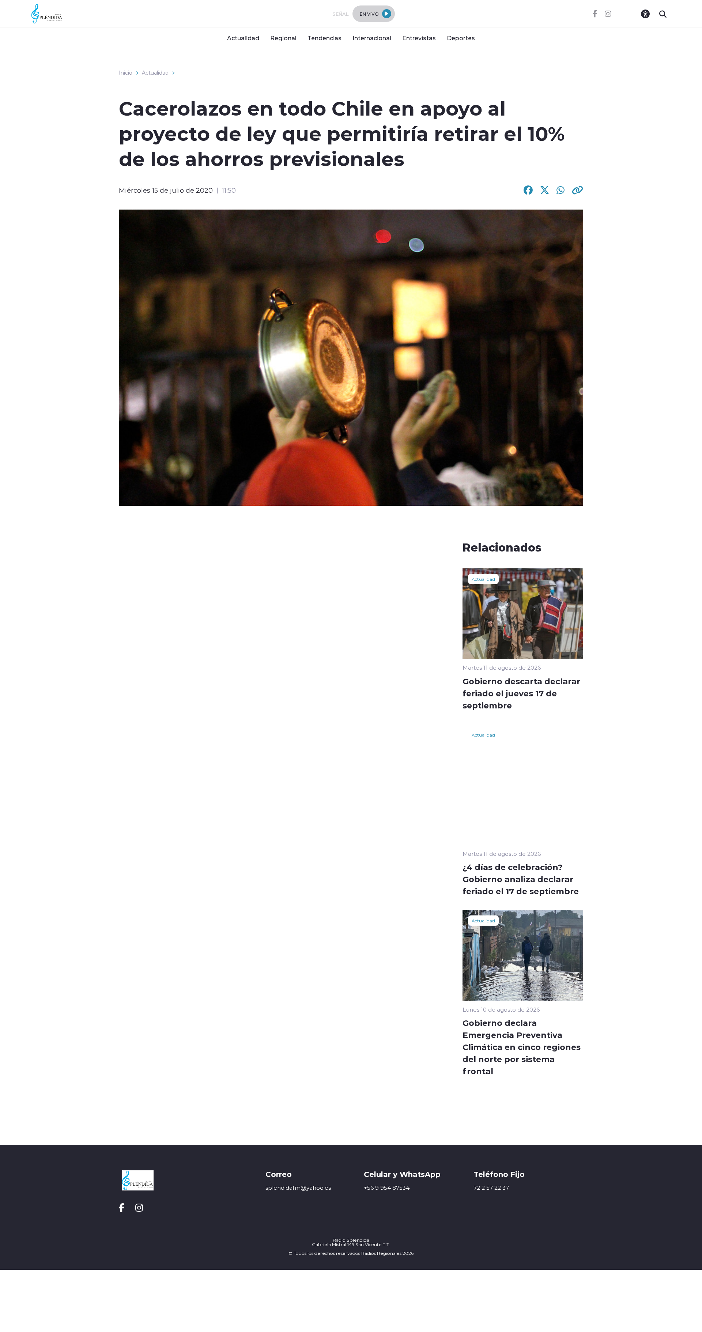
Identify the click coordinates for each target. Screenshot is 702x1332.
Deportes (461, 38)
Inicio (125, 72)
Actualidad (243, 38)
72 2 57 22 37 (491, 1187)
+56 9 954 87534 (387, 1187)
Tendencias (324, 38)
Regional (283, 38)
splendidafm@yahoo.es (298, 1187)
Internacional (371, 38)
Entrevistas (419, 38)
